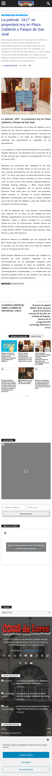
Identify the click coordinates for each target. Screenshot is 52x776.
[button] (48, 739)
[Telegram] (28, 72)
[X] (10, 72)
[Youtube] (31, 663)
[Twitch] (47, 656)
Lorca (3, 729)
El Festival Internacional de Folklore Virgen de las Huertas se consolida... (33, 707)
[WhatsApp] (22, 72)
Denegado (26, 762)
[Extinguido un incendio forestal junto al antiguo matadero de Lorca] (8, 697)
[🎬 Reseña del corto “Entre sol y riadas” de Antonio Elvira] (26, 373)
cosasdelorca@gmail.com (31, 651)
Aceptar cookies (26, 755)
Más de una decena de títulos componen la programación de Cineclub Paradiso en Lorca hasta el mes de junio (42, 384)
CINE (13, 283)
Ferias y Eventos (12, 10)
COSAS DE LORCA (10, 65)
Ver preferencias (26, 769)
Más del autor (36, 336)
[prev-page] (24, 396)
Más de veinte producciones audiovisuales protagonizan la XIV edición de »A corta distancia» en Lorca (25, 357)
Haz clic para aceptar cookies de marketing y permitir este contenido (26, 546)
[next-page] (27, 396)
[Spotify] (26, 656)
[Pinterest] (16, 72)
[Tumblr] (42, 656)
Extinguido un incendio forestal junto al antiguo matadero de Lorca (33, 694)
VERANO (20, 283)
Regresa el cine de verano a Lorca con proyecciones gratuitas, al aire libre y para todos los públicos (8, 357)
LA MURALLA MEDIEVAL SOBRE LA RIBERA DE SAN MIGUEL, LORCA (12, 308)
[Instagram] (10, 656)
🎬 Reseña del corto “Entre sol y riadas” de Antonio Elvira (25, 381)
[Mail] (15, 656)
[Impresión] (34, 72)
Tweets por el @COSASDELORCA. (26, 546)
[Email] (40, 72)
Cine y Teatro (24, 10)
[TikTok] (37, 656)
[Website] (26, 663)
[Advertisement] (21, 416)
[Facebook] (4, 72)
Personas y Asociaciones (11, 733)
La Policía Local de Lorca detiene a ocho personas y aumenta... (32, 682)
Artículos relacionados (19, 336)
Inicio (3, 10)
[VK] (47, 72)
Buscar (26, 514)
